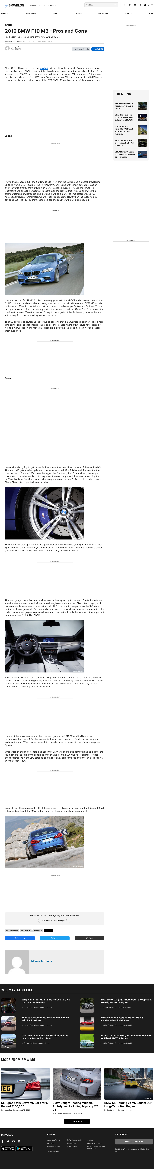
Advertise (33, 5)
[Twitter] (129, 5)
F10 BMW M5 (38, 931)
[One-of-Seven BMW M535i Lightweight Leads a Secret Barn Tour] (8, 1035)
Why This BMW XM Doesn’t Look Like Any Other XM (124, 143)
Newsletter (52, 5)
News (55, 14)
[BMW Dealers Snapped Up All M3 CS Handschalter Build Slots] (87, 1017)
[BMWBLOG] (20, 1135)
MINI (151, 14)
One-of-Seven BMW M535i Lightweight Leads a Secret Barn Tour (45, 1037)
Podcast (129, 14)
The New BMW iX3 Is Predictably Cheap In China (124, 106)
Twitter (56, 938)
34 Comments (98, 49)
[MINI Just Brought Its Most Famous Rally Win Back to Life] (8, 1017)
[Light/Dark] (146, 5)
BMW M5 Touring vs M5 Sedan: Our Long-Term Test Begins (127, 1104)
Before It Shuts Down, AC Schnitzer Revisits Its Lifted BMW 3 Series (125, 1037)
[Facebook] (124, 5)
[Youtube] (135, 5)
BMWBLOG (8, 41)
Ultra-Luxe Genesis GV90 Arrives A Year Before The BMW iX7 (124, 117)
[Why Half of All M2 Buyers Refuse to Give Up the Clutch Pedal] (8, 999)
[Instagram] (140, 5)
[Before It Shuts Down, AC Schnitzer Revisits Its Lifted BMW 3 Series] (87, 1035)
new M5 (44, 68)
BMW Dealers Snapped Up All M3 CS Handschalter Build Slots (121, 1019)
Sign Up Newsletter (94, 1143)
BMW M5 (8, 25)
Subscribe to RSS (53, 1146)
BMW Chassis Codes (74, 1140)
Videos (79, 14)
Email (90, 938)
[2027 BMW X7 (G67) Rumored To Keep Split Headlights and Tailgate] (87, 999)
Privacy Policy (72, 1146)
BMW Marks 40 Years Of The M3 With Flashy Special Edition (125, 154)
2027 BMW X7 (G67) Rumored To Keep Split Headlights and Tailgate (126, 1001)
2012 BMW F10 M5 (12, 931)
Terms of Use (72, 1143)
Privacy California (53, 1151)
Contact (42, 5)
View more (75, 1121)
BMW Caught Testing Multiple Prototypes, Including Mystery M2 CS (75, 1106)
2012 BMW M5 (26, 931)
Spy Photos (103, 14)
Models (4, 14)
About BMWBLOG (53, 1140)
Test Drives (31, 14)
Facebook (21, 938)
